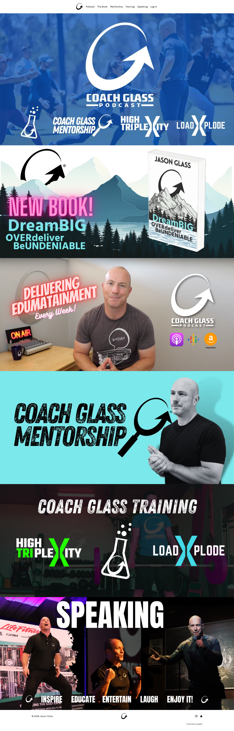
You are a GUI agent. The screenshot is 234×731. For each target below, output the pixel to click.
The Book (102, 6)
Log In (153, 6)
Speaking (142, 6)
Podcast (90, 6)
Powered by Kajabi (194, 724)
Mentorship (116, 6)
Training (130, 6)
